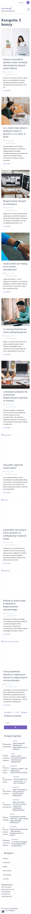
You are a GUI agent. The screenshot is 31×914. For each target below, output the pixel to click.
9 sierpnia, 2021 (9, 613)
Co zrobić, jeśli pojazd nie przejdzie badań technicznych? (19, 844)
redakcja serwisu (12, 74)
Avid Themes (14, 908)
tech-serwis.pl (6, 887)
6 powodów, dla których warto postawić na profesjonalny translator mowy (15, 534)
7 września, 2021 (9, 336)
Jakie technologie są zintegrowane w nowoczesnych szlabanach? (19, 793)
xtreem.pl (6, 8)
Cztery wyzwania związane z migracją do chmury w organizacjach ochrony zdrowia (15, 676)
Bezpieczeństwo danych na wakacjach (14, 202)
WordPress (12, 910)
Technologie (16, 799)
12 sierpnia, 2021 (9, 542)
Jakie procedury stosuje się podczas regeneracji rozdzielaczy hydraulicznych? (20, 806)
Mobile (5, 867)
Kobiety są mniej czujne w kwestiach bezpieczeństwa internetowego (14, 605)
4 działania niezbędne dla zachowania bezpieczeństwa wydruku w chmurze (15, 396)
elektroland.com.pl (7, 889)
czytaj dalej (6, 90)
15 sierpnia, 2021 (9, 471)
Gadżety (5, 858)
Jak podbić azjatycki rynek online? (13, 466)
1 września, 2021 (9, 404)
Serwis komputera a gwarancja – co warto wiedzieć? (20, 781)
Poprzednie (7, 712)
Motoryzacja (13, 766)
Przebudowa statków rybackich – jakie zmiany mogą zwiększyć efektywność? (19, 819)
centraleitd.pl (6, 892)
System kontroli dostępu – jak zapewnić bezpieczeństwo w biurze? (19, 832)
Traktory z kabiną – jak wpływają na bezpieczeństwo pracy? (19, 770)
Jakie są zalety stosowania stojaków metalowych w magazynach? (18, 759)
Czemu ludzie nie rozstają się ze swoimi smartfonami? (15, 266)
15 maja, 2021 (8, 684)
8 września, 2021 (9, 72)
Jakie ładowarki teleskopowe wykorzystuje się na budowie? (20, 746)
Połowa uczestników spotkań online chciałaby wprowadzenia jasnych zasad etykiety (15, 64)
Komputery (16, 776)
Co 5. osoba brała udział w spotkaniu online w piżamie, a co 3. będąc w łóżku (15, 132)
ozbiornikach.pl (6, 896)
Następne (24, 712)
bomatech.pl (5, 894)
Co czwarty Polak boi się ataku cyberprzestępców (15, 331)
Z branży (15, 741)
